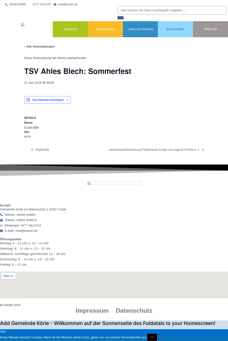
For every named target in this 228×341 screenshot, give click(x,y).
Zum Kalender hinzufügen (48, 99)
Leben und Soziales (140, 29)
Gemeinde (70, 29)
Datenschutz (134, 310)
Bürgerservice (105, 29)
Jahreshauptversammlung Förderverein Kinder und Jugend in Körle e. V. (154, 149)
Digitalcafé (42, 149)
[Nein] (160, 338)
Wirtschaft (210, 29)
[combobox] (172, 10)
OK (152, 337)
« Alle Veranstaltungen (39, 46)
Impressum (92, 310)
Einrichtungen (175, 29)
